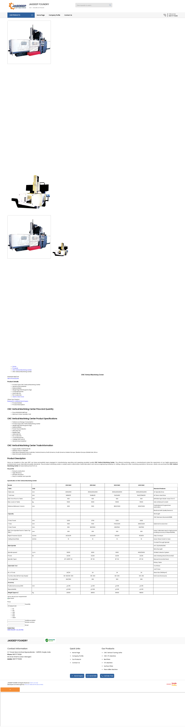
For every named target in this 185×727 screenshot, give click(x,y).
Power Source (16, 429)
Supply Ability (16, 449)
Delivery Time (16, 450)
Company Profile (54, 15)
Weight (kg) (16, 425)
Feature (14, 422)
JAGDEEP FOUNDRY (39, 5)
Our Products (15, 15)
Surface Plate (108, 666)
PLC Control (16, 436)
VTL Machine (108, 663)
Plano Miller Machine (111, 669)
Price (14, 412)
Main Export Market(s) (19, 452)
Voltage (14, 439)
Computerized (16, 437)
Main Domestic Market (19, 454)
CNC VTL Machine (110, 656)
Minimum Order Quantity (20, 414)
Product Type (16, 424)
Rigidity (14, 432)
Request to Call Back (13, 401)
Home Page (41, 15)
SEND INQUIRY (11, 630)
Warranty (15, 430)
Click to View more (18, 397)
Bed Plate (107, 659)
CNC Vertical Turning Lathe (113, 653)
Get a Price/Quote (13, 378)
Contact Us (68, 15)
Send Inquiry (24, 401)
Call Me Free (108, 676)
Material (15, 427)
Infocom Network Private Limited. (34, 684)
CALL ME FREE (19, 630)
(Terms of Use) (33, 683)
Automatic (15, 434)
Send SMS (93, 676)
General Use (16, 441)
